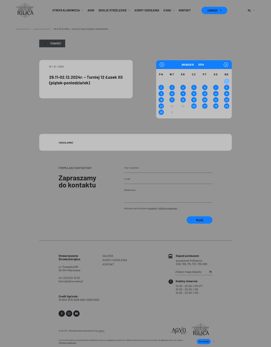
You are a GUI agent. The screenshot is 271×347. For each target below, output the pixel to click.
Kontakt (185, 10)
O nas (167, 10)
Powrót (55, 43)
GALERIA (107, 255)
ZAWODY (212, 10)
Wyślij (199, 220)
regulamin (152, 208)
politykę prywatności (168, 208)
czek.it (101, 330)
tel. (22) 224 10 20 (69, 277)
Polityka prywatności (67, 343)
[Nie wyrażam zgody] (213, 341)
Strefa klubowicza (66, 10)
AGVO (91, 10)
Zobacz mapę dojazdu (188, 271)
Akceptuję (204, 341)
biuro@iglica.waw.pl (71, 281)
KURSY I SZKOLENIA (114, 260)
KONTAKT (108, 264)
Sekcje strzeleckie (113, 10)
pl (251, 10)
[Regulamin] (66, 142)
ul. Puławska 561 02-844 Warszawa (69, 268)
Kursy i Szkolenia (147, 10)
